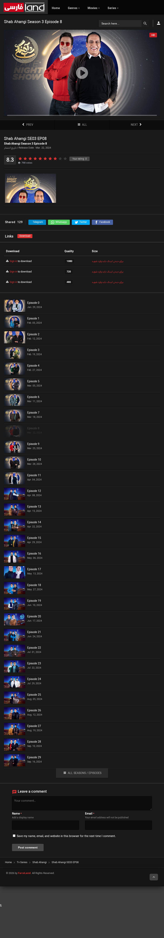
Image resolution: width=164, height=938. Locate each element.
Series (112, 8)
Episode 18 (34, 585)
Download (24, 236)
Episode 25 (34, 695)
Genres (72, 8)
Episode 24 (34, 679)
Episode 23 (34, 664)
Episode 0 (33, 303)
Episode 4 (33, 366)
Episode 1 (33, 319)
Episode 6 (33, 397)
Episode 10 (34, 460)
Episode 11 (34, 476)
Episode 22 (34, 648)
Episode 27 (34, 726)
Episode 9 (33, 444)
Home (56, 8)
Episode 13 (34, 507)
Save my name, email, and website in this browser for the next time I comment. (66, 836)
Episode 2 (33, 335)
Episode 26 (34, 711)
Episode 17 (34, 570)
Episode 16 (34, 554)
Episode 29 (34, 758)
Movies (92, 8)
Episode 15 (34, 538)
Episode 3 (33, 350)
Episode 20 (34, 617)
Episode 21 (34, 632)
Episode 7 (33, 413)
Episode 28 (34, 742)
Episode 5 (33, 382)
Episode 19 (34, 601)
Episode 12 (34, 491)
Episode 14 (34, 523)
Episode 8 (33, 429)
